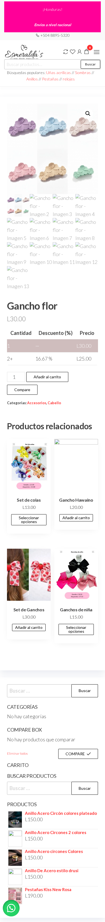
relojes (69, 79)
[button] (96, 52)
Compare (22, 389)
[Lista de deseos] (72, 51)
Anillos (32, 79)
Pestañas (50, 79)
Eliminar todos (17, 753)
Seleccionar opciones (29, 519)
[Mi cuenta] (79, 51)
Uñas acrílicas (59, 72)
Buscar (90, 64)
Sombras (83, 72)
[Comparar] (65, 51)
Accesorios (36, 403)
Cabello (54, 403)
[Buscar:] (52, 690)
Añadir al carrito (47, 376)
